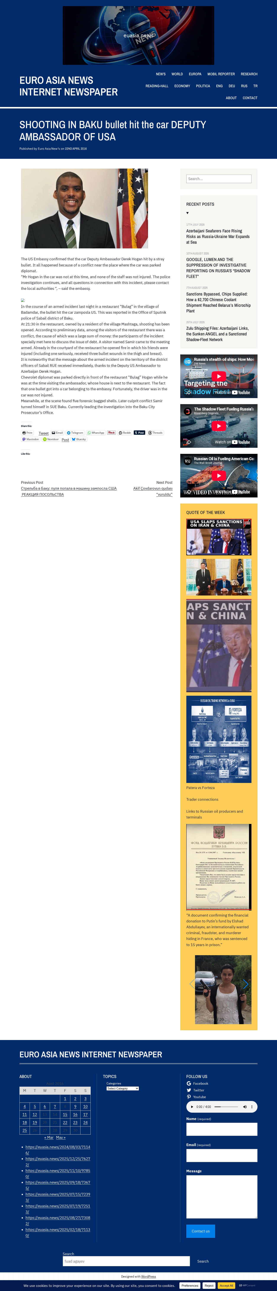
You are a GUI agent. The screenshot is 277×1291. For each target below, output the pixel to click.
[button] (246, 984)
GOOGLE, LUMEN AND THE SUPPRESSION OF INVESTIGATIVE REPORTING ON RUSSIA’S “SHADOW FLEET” (218, 268)
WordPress (148, 1276)
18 (25, 1122)
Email (198, 1144)
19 (35, 1122)
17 (85, 1114)
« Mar (48, 1137)
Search (68, 1254)
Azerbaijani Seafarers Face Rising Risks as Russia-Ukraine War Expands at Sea (218, 236)
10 (85, 1106)
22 (65, 1122)
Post (65, 439)
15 (65, 1114)
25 (25, 1130)
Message (194, 1171)
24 (85, 1122)
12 (35, 1114)
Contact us (201, 1231)
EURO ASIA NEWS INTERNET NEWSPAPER (68, 86)
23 (75, 1122)
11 (25, 1114)
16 (75, 1114)
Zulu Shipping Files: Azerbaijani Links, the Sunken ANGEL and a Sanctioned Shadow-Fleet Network (217, 333)
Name (198, 1118)
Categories (113, 1083)
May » (61, 1137)
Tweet (44, 432)
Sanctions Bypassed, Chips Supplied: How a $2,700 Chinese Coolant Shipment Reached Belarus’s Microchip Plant (218, 302)
